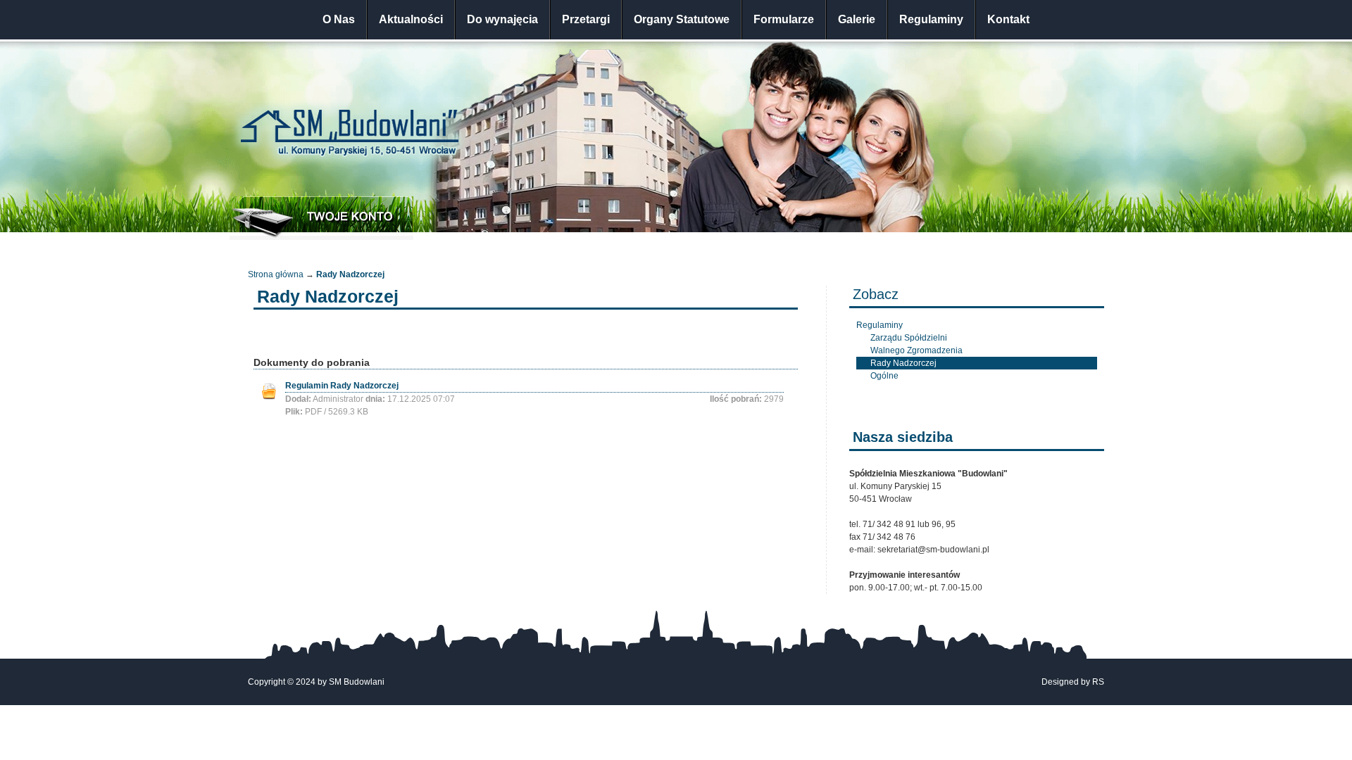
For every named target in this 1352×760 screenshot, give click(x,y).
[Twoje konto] (321, 218)
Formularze (783, 19)
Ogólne (884, 376)
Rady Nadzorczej (903, 363)
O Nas (339, 19)
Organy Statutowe (682, 19)
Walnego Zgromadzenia (916, 350)
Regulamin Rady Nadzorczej (342, 386)
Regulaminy (931, 19)
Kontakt (1008, 19)
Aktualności (411, 19)
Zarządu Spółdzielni (908, 338)
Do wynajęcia (502, 19)
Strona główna (275, 274)
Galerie (856, 19)
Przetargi (586, 19)
